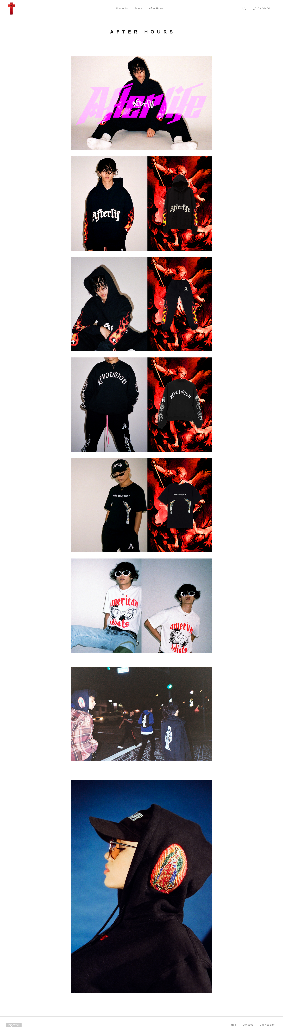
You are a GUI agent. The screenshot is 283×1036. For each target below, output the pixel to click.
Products (122, 8)
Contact (248, 1024)
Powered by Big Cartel (14, 1025)
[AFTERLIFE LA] (26, 8)
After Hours (156, 8)
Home (232, 1024)
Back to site (267, 1024)
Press (138, 8)
